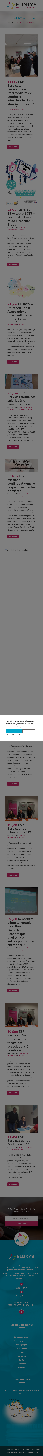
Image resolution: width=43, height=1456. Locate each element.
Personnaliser (29, 731)
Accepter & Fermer (13, 731)
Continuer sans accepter (13, 734)
